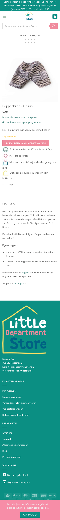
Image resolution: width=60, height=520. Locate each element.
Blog (4, 450)
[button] (4, 16)
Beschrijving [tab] (8, 204)
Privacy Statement (11, 456)
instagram (20, 283)
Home (23, 35)
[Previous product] (33, 41)
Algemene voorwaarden (15, 444)
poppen (25, 272)
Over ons (7, 432)
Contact (6, 438)
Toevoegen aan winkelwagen (26, 143)
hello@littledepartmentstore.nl (18, 366)
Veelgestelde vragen (12, 408)
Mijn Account (8, 390)
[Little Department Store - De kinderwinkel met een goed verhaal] (29, 16)
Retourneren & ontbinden (15, 414)
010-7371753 (8, 370)
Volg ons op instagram (18, 482)
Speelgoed (35, 35)
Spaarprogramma (11, 396)
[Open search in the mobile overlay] (30, 26)
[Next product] (27, 41)
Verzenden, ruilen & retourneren (19, 402)
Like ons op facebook (17, 475)
